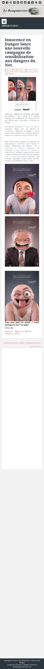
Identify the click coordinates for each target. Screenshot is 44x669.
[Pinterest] (40, 3)
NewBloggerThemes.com (22, 667)
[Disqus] (22, 379)
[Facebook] (7, 3)
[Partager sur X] (10, 328)
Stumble (10, 333)
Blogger (22, 662)
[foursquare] (36, 3)
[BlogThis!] (8, 328)
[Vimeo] (14, 3)
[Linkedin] (18, 3)
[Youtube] (21, 3)
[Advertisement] (22, 565)
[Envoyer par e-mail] (6, 328)
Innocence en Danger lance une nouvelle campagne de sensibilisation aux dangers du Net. (20, 52)
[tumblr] (32, 3)
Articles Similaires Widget (36, 346)
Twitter (29, 331)
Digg (18, 333)
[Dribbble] (11, 3)
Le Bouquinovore (23, 660)
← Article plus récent (10, 343)
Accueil (22, 343)
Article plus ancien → (34, 343)
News (12, 72)
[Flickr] (29, 3)
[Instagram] (25, 3)
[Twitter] (3, 3)
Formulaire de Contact (10, 26)
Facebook (20, 331)
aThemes (18, 665)
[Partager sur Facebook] (12, 328)
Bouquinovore (18, 70)
